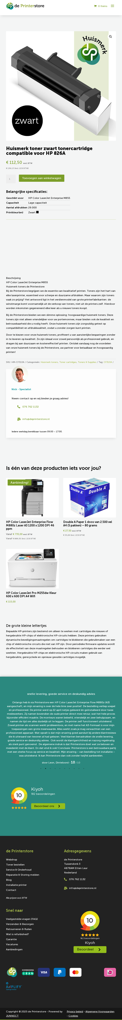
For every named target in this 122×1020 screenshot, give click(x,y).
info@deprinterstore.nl (36, 419)
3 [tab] (50, 768)
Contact (11, 890)
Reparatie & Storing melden (22, 875)
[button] (110, 36)
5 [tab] (59, 768)
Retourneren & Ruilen (19, 929)
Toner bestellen (15, 865)
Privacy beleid (75, 1011)
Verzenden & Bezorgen (20, 924)
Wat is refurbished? (17, 934)
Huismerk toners (49, 362)
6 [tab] (64, 768)
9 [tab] (79, 768)
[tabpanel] (61, 728)
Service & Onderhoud (18, 870)
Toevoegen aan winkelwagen (41, 178)
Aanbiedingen (14, 949)
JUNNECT (12, 1015)
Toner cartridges (68, 362)
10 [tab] (83, 768)
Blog (9, 880)
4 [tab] (55, 768)
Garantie (11, 939)
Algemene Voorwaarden (99, 1011)
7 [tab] (69, 768)
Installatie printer (16, 885)
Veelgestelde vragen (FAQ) (22, 919)
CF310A (108, 362)
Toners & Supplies (87, 362)
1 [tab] (40, 768)
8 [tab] (74, 768)
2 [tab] (45, 768)
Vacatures (12, 944)
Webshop (11, 860)
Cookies (73, 1015)
